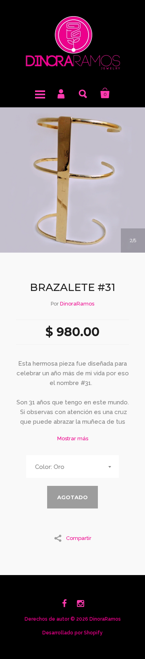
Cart (105, 93)
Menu (40, 93)
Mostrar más (72, 438)
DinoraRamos (77, 304)
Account (61, 93)
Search (83, 93)
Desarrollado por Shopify (72, 633)
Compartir (78, 538)
